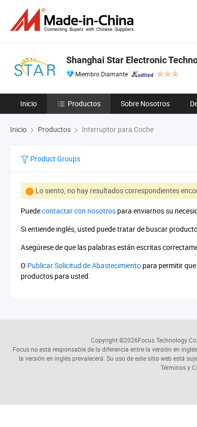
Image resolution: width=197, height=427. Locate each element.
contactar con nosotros (79, 211)
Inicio (28, 103)
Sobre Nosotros (145, 103)
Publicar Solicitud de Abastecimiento (84, 265)
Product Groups (54, 158)
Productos (84, 103)
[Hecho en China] (73, 20)
